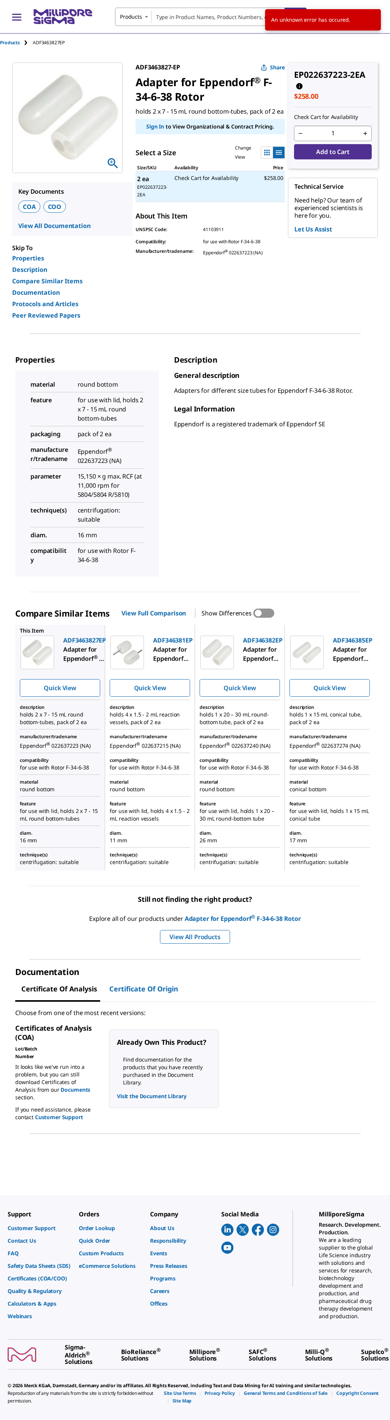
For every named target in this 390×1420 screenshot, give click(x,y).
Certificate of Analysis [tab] (59, 988)
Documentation (36, 292)
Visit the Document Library (151, 1096)
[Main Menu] (16, 16)
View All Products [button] (194, 937)
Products (10, 42)
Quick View (60, 688)
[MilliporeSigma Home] (63, 16)
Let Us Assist (313, 229)
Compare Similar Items (47, 281)
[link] (39, 1228)
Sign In (155, 126)
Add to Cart (332, 152)
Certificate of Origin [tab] (143, 988)
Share (277, 67)
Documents (75, 1089)
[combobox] (211, 17)
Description (29, 269)
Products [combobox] (131, 16)
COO (55, 206)
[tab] (16, 42)
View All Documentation (54, 226)
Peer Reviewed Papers (46, 315)
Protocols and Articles (45, 304)
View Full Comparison (153, 613)
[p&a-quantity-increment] (365, 133)
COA (29, 206)
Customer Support (59, 1117)
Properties (28, 258)
